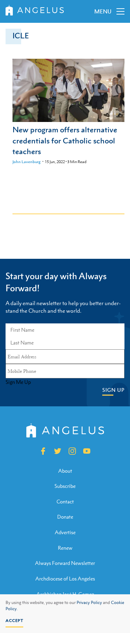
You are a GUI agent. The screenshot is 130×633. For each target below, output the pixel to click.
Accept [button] (14, 620)
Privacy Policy (89, 602)
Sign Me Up (18, 382)
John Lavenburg (26, 161)
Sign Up (113, 390)
